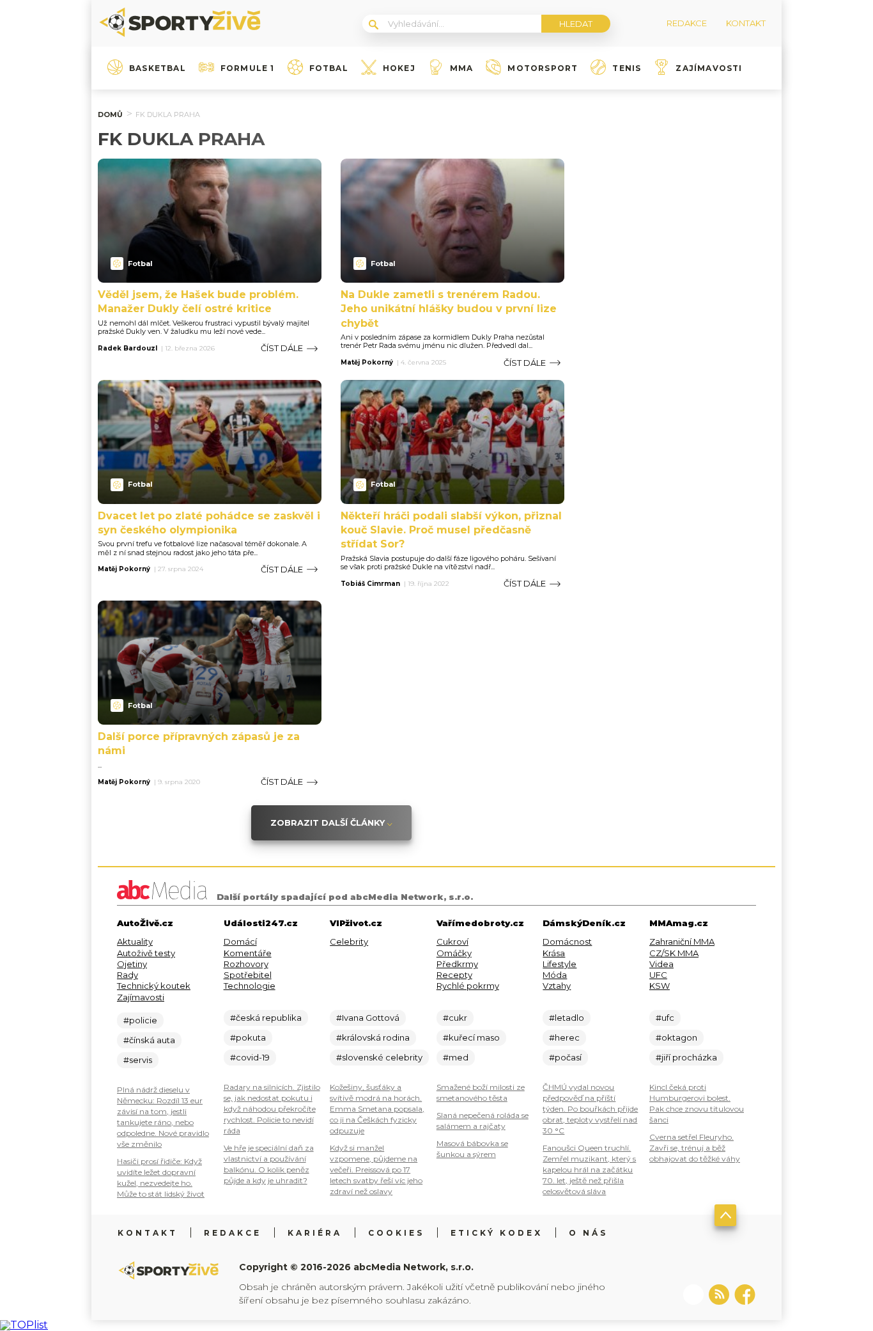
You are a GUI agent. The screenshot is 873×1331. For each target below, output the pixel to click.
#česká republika (266, 1017)
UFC (658, 975)
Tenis (626, 68)
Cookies (396, 1233)
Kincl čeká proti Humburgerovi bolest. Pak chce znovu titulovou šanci (696, 1103)
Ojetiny (132, 964)
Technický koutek (153, 986)
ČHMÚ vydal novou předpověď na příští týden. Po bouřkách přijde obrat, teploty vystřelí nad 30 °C (590, 1108)
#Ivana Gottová (367, 1017)
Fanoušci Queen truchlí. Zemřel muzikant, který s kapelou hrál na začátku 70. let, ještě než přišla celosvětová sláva (589, 1169)
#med (455, 1057)
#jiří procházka (686, 1057)
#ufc (665, 1017)
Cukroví (452, 941)
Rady (127, 975)
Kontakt (148, 1233)
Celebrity (349, 941)
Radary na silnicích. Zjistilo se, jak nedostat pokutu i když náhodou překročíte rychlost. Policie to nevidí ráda (272, 1108)
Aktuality (135, 941)
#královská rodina (373, 1037)
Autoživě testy (146, 953)
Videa (661, 964)
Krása (554, 953)
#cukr (455, 1017)
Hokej (399, 68)
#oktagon (676, 1037)
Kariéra (315, 1233)
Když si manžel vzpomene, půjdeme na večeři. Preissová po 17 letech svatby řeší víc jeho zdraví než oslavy (376, 1169)
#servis (137, 1060)
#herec (564, 1037)
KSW (659, 986)
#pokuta (248, 1037)
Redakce (232, 1233)
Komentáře (248, 953)
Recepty (454, 975)
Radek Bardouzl (127, 348)
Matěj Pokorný (367, 362)
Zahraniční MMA (682, 941)
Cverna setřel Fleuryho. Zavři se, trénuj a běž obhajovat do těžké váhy (694, 1147)
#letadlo (566, 1017)
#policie (140, 1020)
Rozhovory (246, 964)
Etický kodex (497, 1233)
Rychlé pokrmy (467, 986)
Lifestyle (559, 964)
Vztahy (557, 986)
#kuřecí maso (471, 1037)
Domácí (240, 941)
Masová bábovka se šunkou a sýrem (472, 1148)
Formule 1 (247, 68)
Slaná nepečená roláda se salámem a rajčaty (482, 1120)
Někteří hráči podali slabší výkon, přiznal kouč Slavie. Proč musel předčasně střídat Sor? (451, 530)
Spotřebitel (248, 975)
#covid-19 (250, 1057)
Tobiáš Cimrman (370, 584)
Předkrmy (457, 964)
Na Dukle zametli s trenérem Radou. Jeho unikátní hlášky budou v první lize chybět (449, 308)
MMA (462, 68)
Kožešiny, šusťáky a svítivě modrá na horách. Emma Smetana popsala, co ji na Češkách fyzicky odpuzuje (377, 1108)
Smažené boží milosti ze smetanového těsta (480, 1092)
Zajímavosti (709, 68)
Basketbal (157, 68)
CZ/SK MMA (674, 953)
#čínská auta (149, 1040)
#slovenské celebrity (379, 1057)
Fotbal (328, 68)
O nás (588, 1233)
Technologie (249, 986)
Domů (110, 114)
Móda (555, 975)
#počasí (565, 1057)
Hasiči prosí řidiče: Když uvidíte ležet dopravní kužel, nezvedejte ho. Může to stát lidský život (161, 1177)
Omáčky (454, 953)
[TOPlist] (24, 1325)
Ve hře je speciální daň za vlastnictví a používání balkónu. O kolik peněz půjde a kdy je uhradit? (269, 1164)
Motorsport (542, 68)
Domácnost (567, 941)
